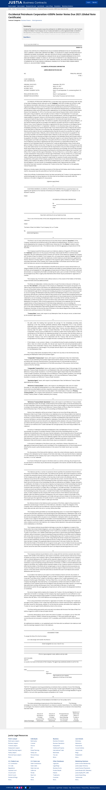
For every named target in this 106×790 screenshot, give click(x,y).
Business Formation (58, 741)
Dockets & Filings (13, 777)
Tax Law (55, 755)
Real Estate (56, 752)
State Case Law (35, 768)
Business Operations (58, 743)
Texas (32, 777)
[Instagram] (21, 787)
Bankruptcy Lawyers (13, 741)
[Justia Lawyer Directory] (30, 787)
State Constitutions (36, 763)
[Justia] (15, 2)
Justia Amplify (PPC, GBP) (82, 773)
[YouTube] (17, 787)
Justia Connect (51, 787)
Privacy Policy (85, 787)
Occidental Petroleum (32, 9)
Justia (9, 9)
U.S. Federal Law (13, 761)
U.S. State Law (35, 761)
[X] (28, 787)
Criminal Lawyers (13, 745)
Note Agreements (37, 20)
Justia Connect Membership (82, 763)
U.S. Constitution (12, 763)
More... (10, 757)
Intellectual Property (58, 748)
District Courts (12, 775)
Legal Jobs (56, 763)
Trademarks (56, 775)
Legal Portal (59, 787)
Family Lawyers (12, 752)
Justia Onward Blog (80, 775)
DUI (32, 748)
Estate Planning (35, 750)
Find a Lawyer (12, 6)
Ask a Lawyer (21, 6)
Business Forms (57, 768)
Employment (56, 745)
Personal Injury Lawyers (14, 755)
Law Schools (40, 6)
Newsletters (57, 6)
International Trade (58, 750)
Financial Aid (78, 745)
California (33, 770)
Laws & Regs (49, 6)
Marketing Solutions (67, 6)
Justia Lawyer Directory (81, 766)
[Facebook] (19, 787)
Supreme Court (12, 770)
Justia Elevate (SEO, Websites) (83, 770)
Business (56, 739)
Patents (55, 773)
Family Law (33, 752)
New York (33, 775)
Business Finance (26, 20)
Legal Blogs (56, 766)
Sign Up (94, 2)
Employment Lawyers (14, 748)
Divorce (33, 745)
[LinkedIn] (15, 787)
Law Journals (78, 750)
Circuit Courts (12, 773)
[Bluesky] (25, 787)
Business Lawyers (13, 743)
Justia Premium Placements (82, 768)
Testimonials (78, 777)
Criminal (33, 743)
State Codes (34, 766)
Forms (13, 9)
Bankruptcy (34, 741)
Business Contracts (21, 9)
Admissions (78, 743)
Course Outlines (79, 748)
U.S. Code (10, 766)
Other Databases (58, 761)
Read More (27, 37)
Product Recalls (57, 770)
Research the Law (31, 6)
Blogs (76, 752)
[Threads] (23, 787)
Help (70, 787)
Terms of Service (76, 787)
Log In (88, 2)
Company (65, 787)
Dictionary (78, 741)
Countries (55, 777)
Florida (32, 773)
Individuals (34, 739)
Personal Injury (35, 755)
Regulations (11, 768)
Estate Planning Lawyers (15, 750)
